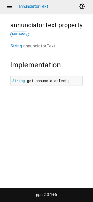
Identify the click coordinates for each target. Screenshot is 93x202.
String (16, 45)
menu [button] (9, 6)
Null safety (19, 34)
